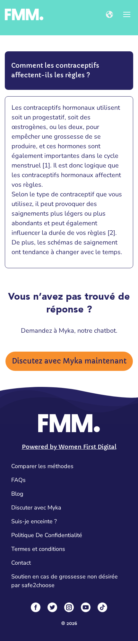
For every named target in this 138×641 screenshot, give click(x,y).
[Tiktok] (102, 607)
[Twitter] (52, 607)
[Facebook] (35, 607)
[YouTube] (86, 607)
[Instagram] (69, 607)
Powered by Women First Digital (69, 446)
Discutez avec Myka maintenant (69, 361)
